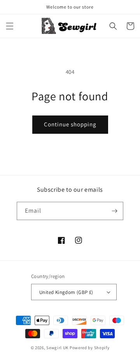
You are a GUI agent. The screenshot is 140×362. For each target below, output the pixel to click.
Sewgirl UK (57, 347)
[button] (9, 26)
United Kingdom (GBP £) (66, 292)
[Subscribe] (114, 211)
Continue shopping (70, 124)
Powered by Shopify (90, 347)
